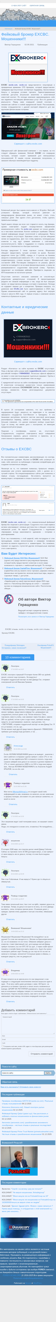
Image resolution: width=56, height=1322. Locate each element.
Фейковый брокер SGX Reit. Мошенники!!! (22, 558)
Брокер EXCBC (8, 633)
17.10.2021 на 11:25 (17, 816)
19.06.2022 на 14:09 (17, 973)
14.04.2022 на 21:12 (17, 931)
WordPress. (37, 1283)
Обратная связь (37, 6)
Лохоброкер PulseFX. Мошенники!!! (45, 646)
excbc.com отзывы (41, 629)
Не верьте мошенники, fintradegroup (28, 1192)
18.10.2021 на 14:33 (20, 749)
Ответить (10, 687)
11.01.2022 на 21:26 (20, 786)
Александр (18, 746)
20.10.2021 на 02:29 (17, 874)
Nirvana (28, 1283)
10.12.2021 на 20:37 (17, 899)
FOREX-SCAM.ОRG (12, 1275)
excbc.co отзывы (26, 629)
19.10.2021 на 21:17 (17, 843)
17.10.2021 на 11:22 (17, 699)
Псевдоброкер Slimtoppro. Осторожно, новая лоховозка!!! (14, 646)
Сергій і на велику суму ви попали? (27, 1189)
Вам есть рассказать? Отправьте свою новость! (21, 1087)
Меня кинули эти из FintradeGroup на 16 (30, 1196)
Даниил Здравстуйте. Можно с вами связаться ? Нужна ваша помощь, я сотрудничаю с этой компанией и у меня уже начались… (27, 1208)
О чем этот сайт (18, 6)
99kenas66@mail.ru (20, 792)
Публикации (8, 28)
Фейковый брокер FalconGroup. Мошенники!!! (23, 579)
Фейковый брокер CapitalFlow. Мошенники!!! (23, 568)
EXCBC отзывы (11, 629)
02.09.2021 (29, 45)
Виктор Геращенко (13, 45)
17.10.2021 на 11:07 (17, 669)
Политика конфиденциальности (28, 1278)
